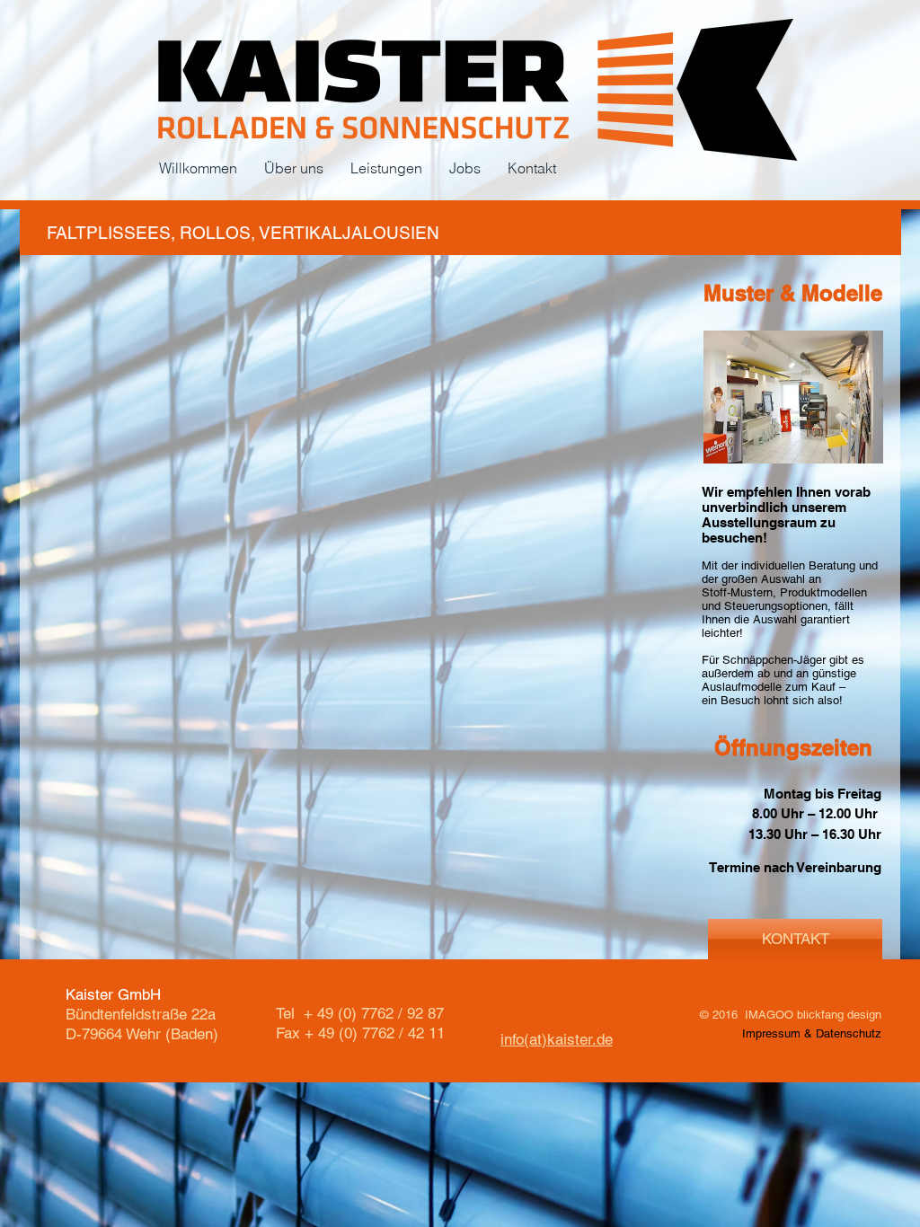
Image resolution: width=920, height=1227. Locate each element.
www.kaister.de (551, 1018)
